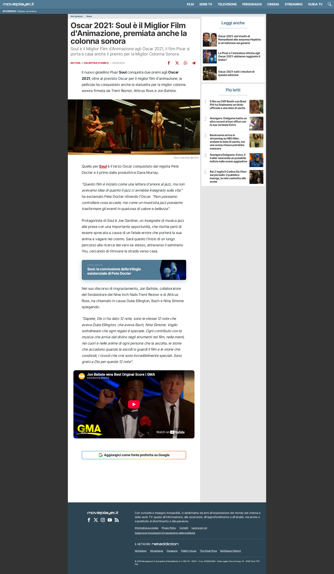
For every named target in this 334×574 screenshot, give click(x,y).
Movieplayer (77, 16)
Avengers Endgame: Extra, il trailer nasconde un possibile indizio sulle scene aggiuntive (228, 158)
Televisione (227, 4)
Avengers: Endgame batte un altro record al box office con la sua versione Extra (228, 122)
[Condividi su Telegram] (193, 62)
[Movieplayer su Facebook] (88, 520)
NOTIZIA (76, 63)
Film (190, 4)
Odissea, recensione (27, 11)
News (89, 16)
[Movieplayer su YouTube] (109, 520)
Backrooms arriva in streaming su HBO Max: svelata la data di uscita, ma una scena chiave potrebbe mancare (227, 142)
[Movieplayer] (102, 513)
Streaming (294, 4)
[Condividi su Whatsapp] (185, 62)
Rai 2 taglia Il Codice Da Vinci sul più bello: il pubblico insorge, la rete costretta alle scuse (228, 176)
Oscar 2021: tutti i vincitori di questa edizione (236, 73)
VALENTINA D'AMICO (96, 63)
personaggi (252, 4)
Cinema (273, 4)
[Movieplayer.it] (18, 4)
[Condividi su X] (177, 62)
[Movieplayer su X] (95, 520)
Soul (103, 166)
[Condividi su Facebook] (168, 62)
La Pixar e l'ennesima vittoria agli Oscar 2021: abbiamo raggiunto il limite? (239, 56)
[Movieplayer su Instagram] (102, 520)
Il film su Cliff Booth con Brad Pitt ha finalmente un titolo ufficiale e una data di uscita (228, 105)
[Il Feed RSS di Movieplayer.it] (116, 520)
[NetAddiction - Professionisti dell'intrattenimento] (165, 544)
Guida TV (315, 4)
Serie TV (205, 4)
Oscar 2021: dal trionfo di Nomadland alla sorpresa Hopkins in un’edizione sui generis (239, 39)
